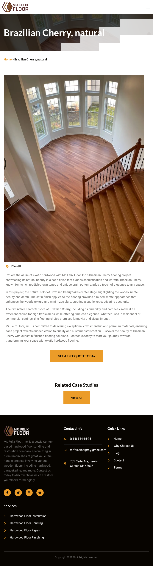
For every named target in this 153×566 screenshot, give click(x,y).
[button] (148, 7)
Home (8, 59)
